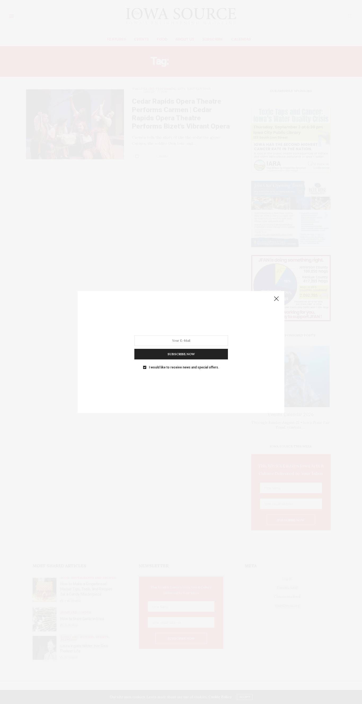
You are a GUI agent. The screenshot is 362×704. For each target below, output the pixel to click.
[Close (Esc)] (276, 299)
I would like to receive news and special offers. (184, 367)
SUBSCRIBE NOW (181, 354)
